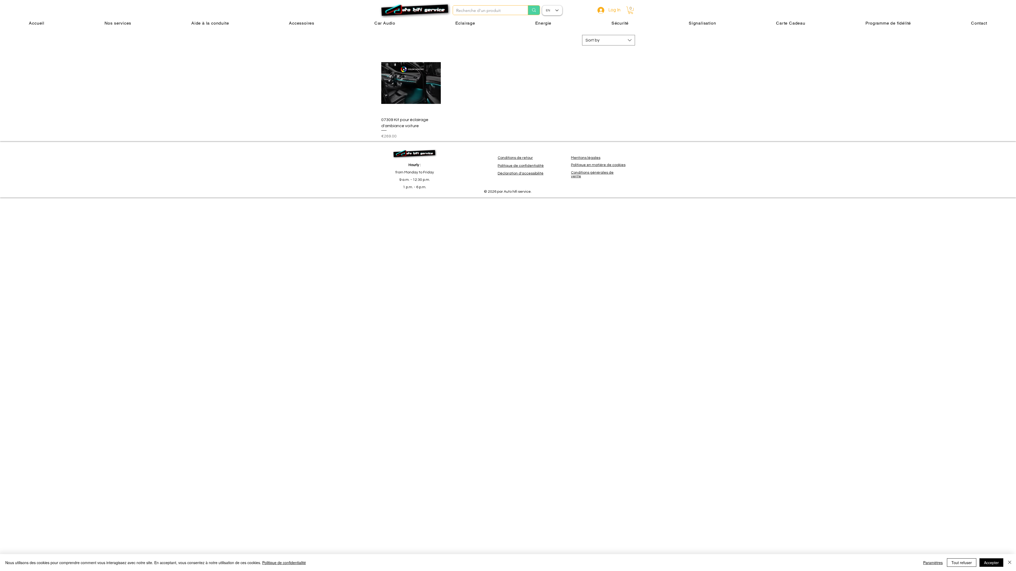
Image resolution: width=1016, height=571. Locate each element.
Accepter (991, 562)
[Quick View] (411, 83)
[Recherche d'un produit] (534, 10)
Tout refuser (961, 562)
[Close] (1009, 562)
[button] (630, 10)
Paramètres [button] (933, 562)
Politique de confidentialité (284, 562)
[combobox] (608, 40)
